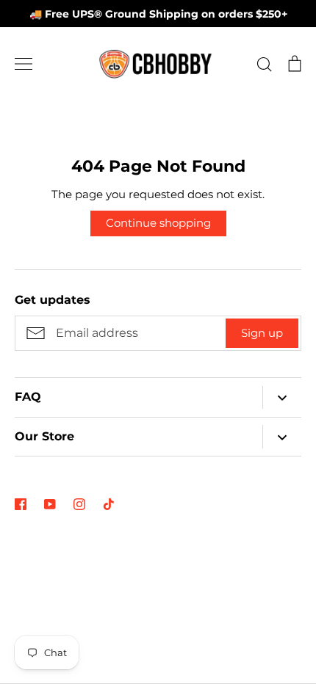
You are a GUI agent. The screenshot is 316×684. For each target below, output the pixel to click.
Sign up (262, 333)
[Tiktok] (108, 504)
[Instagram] (79, 504)
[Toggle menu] (23, 63)
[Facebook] (20, 504)
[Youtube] (50, 504)
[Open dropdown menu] (281, 397)
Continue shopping (158, 223)
